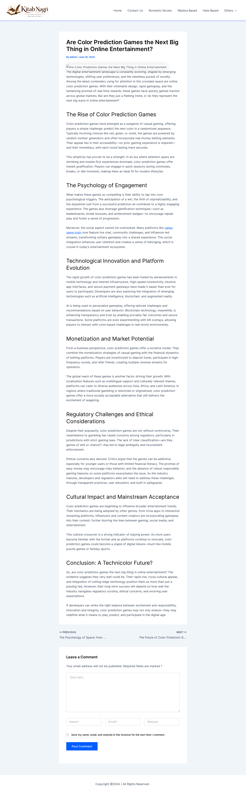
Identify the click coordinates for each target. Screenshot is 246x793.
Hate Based (210, 10)
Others (228, 10)
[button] (235, 10)
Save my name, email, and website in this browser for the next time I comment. (118, 734)
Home (118, 10)
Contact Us (135, 10)
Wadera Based (187, 10)
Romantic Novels (160, 10)
